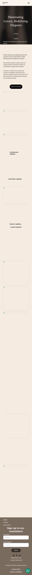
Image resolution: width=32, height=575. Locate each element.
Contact (16, 33)
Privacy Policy (16, 569)
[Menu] (29, 3)
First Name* (6, 534)
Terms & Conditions (16, 572)
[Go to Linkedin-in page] (20, 555)
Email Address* (7, 542)
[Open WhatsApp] (27, 570)
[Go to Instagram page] (14, 555)
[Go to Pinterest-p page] (17, 555)
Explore (16, 38)
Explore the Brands (16, 86)
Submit (16, 550)
